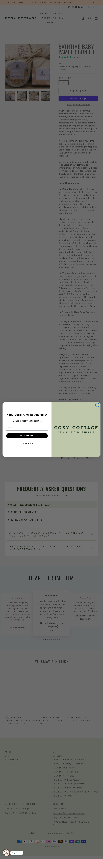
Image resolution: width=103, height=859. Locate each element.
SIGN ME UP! (27, 436)
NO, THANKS (27, 443)
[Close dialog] (97, 405)
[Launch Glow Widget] (6, 852)
